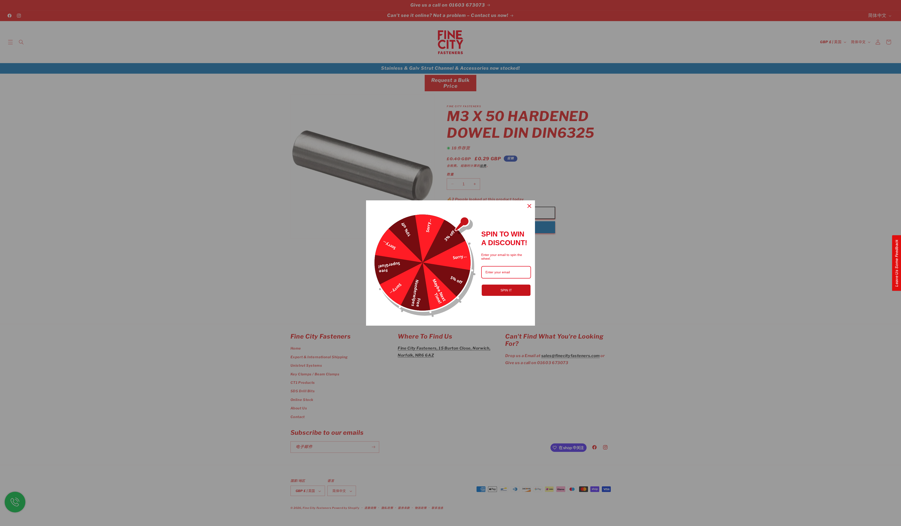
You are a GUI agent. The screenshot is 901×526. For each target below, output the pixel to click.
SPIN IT (506, 290)
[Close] (529, 206)
